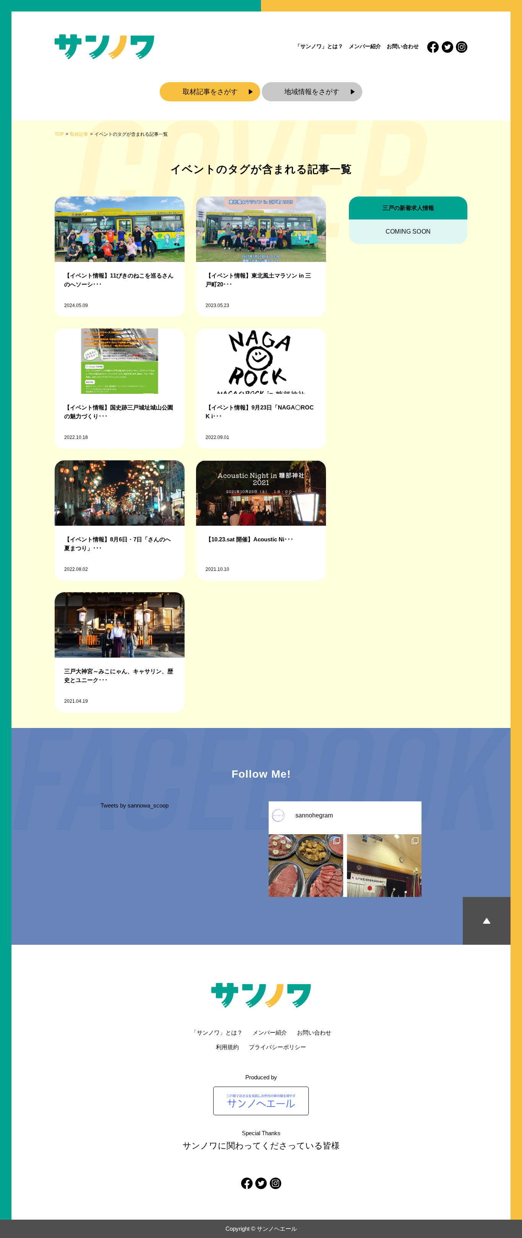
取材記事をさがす (210, 92)
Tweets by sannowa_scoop (135, 805)
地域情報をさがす (311, 92)
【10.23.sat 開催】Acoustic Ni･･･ (249, 539)
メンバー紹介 (365, 46)
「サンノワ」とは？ (319, 46)
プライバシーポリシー (277, 1047)
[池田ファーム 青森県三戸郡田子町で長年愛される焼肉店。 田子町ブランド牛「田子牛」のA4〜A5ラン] (306, 871)
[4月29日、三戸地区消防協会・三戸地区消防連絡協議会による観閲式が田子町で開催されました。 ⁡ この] (384, 871)
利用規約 (227, 1047)
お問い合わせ (403, 46)
